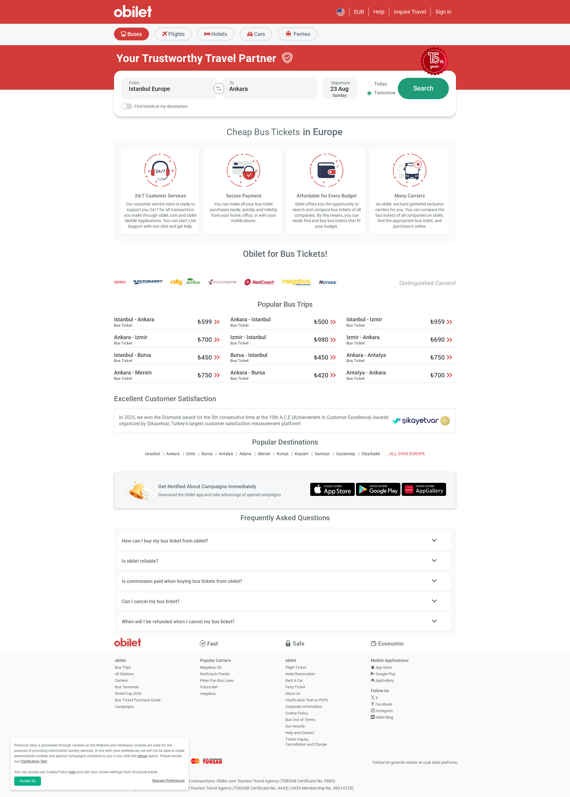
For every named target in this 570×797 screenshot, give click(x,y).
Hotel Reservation (300, 674)
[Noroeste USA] (321, 286)
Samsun (322, 453)
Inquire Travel (410, 12)
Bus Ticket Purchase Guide (138, 700)
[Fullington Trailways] (210, 286)
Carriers (121, 680)
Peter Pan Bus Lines (217, 680)
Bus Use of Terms (300, 719)
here (72, 772)
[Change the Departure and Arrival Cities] (218, 88)
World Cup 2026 (128, 693)
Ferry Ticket (295, 687)
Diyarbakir (371, 453)
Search (423, 88)
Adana (245, 453)
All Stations (124, 674)
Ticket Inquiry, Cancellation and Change (306, 742)
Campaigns (124, 706)
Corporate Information (303, 706)
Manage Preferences (168, 781)
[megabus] (284, 286)
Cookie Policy (296, 713)
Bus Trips (123, 667)
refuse (142, 756)
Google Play (385, 674)
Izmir (190, 453)
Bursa (207, 453)
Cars (259, 34)
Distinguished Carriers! (427, 283)
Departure (340, 82)
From (134, 82)
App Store (383, 667)
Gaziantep (345, 453)
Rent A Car (294, 680)
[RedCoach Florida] (247, 286)
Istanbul (152, 453)
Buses (134, 34)
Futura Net (209, 687)
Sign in (443, 12)
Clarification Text (33, 761)
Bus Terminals (127, 687)
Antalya (226, 453)
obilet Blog (384, 717)
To (231, 82)
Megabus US (210, 667)
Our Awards (295, 726)
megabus (208, 693)
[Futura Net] (136, 286)
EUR (359, 12)
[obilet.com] (147, 16)
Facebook (383, 704)
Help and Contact (299, 732)
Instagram (384, 711)
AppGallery (384, 680)
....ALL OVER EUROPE (405, 453)
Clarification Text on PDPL (307, 700)
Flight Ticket (295, 667)
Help (378, 12)
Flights (176, 34)
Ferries (301, 34)
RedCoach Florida (214, 674)
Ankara (173, 453)
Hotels (218, 34)
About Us (292, 693)
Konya (283, 453)
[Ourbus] (173, 286)
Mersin (264, 453)
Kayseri (301, 453)
